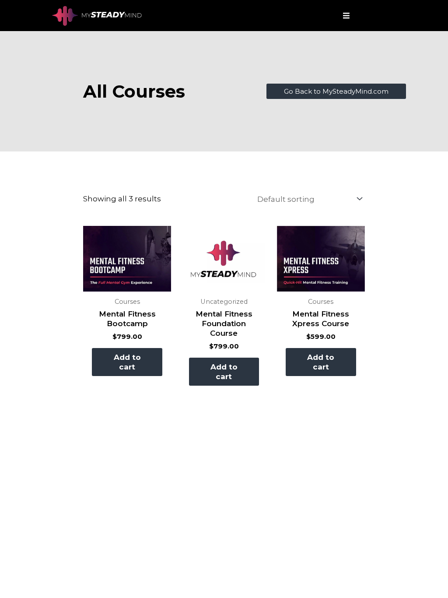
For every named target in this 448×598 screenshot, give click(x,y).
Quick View (127, 283)
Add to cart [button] (127, 362)
